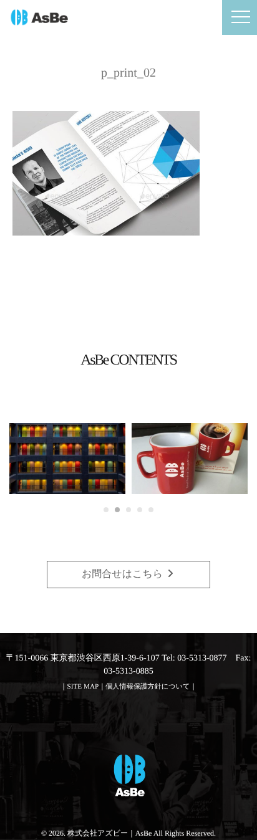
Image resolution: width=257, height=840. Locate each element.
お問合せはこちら (123, 574)
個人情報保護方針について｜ (150, 686)
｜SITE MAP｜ (83, 686)
